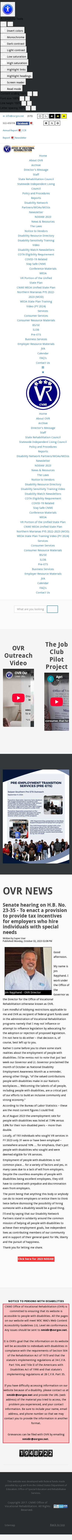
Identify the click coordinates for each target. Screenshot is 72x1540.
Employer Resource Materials (36, 344)
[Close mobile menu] (43, 372)
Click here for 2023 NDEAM (36, 1259)
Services (43, 541)
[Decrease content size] (29, 93)
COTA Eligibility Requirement (36, 254)
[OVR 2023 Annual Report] (13, 137)
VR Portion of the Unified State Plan (43, 522)
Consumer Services (36, 315)
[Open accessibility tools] (7, 9)
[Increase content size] (35, 93)
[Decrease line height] (23, 103)
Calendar (43, 583)
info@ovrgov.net (14, 116)
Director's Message (36, 169)
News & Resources (43, 470)
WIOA (43, 517)
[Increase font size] (27, 98)
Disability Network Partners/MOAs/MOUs (43, 456)
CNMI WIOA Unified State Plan (36, 287)
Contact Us (43, 592)
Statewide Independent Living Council (43, 442)
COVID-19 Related (36, 259)
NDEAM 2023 (43, 465)
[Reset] (3, 24)
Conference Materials (42, 512)
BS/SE (36, 325)
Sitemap (10, 1525)
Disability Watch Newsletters (36, 250)
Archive (36, 165)
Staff (36, 174)
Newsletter (20, 137)
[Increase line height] (29, 103)
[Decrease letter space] (28, 108)
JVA (43, 578)
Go (52, 609)
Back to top (57, 1525)
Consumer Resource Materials (36, 320)
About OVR (36, 160)
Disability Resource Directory (36, 235)
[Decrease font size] (22, 98)
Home (43, 413)
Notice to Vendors (36, 231)
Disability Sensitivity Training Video (43, 489)
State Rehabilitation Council (36, 179)
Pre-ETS (36, 334)
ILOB (36, 329)
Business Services (36, 339)
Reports (36, 198)
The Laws (36, 226)
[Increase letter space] (33, 108)
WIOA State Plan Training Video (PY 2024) (43, 536)
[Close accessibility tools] (10, 24)
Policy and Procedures (36, 193)
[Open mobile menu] (43, 367)
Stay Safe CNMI (36, 264)
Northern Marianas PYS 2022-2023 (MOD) (43, 531)
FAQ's (43, 588)
